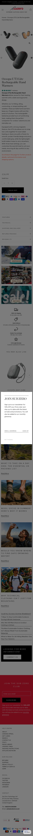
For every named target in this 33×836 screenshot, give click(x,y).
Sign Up (26, 430)
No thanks (8, 439)
